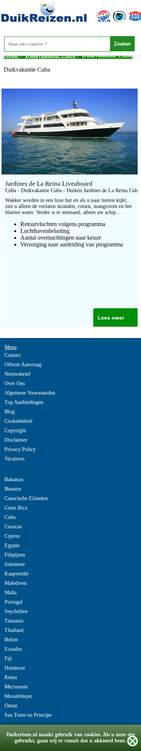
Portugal (14, 602)
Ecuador (13, 649)
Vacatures (14, 459)
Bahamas (14, 479)
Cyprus (12, 536)
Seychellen (16, 611)
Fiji (8, 658)
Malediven (16, 583)
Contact (13, 355)
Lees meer (111, 318)
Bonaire (13, 489)
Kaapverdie (17, 574)
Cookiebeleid (18, 421)
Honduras (15, 668)
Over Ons (15, 383)
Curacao (13, 526)
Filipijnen (15, 555)
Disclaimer (16, 440)
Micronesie (16, 687)
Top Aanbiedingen (24, 402)
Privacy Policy (20, 449)
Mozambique (18, 696)
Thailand (14, 630)
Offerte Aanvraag (23, 364)
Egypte (12, 545)
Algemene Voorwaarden (30, 393)
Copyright (15, 430)
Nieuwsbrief (17, 374)
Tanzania (14, 621)
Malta (11, 592)
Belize (11, 639)
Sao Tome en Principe (28, 715)
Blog (10, 412)
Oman (11, 705)
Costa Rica (16, 508)
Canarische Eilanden (26, 498)
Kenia (11, 677)
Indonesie (15, 564)
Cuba (10, 517)
